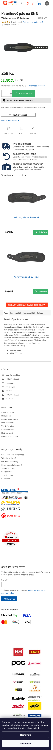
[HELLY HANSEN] (18, 652)
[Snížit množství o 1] (11, 95)
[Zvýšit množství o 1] (11, 91)
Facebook (9, 383)
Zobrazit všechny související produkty (26, 305)
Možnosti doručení (37, 86)
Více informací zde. (31, 728)
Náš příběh (6, 416)
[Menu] (47, 3)
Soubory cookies (8, 468)
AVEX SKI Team (7, 412)
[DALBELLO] (34, 682)
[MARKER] (18, 682)
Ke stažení (5, 478)
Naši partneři (7, 433)
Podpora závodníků (9, 419)
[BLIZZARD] (34, 674)
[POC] (18, 663)
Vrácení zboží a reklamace (12, 455)
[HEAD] (18, 674)
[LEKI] (34, 652)
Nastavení (25, 734)
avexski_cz (10, 387)
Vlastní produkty (8, 426)
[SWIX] (18, 706)
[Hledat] (22, 3)
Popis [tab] (6, 313)
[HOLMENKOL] (34, 715)
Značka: (11, 24)
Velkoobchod (7, 472)
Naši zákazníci (7, 422)
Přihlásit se (9, 599)
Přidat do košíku (25, 93)
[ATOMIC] (34, 663)
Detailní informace (9, 120)
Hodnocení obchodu (9, 436)
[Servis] (33, 3)
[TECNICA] (34, 689)
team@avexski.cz (12, 375)
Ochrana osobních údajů (11, 465)
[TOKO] (34, 706)
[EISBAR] (18, 698)
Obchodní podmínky (9, 461)
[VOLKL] (18, 689)
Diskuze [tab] (40, 313)
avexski (8, 390)
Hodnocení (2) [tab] (29, 313)
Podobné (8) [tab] (15, 313)
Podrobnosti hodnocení (33, 22)
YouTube (9, 398)
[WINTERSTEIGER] (18, 715)
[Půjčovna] (27, 3)
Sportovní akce (7, 429)
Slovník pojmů (7, 475)
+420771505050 (12, 379)
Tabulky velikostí (8, 458)
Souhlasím (25, 743)
